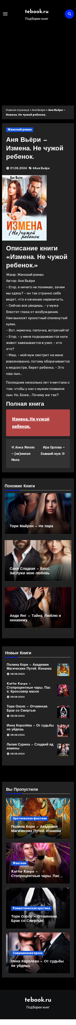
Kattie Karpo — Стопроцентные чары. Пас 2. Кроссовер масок (28, 687)
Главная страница (17, 110)
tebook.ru (37, 12)
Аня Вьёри (38, 110)
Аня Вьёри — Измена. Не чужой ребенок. (34, 148)
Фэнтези (19, 863)
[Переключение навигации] (5, 13)
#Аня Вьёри (41, 168)
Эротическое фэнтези (30, 818)
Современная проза (28, 953)
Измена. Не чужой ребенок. (30, 423)
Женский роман (20, 129)
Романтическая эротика (31, 908)
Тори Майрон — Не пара (31, 526)
